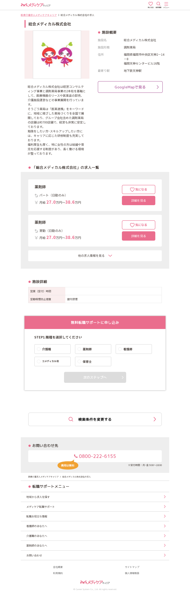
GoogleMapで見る (130, 86)
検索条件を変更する (95, 419)
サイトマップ (132, 567)
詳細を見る (138, 200)
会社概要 (58, 567)
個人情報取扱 (132, 573)
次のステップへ (95, 377)
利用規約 (58, 573)
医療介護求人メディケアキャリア (39, 15)
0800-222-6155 (97, 456)
